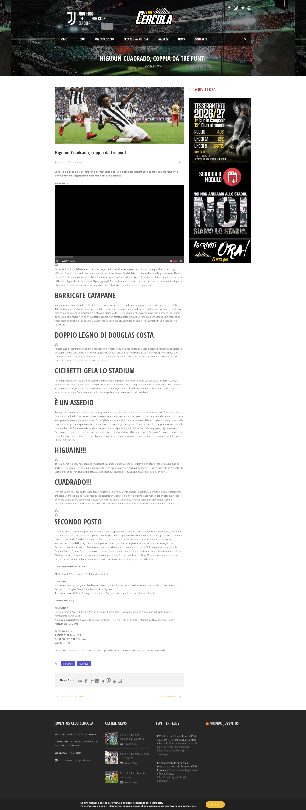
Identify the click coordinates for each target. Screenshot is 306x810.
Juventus (77, 162)
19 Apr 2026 (130, 743)
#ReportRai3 (164, 743)
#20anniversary (175, 770)
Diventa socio (104, 39)
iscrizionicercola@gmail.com (75, 760)
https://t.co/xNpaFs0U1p (171, 750)
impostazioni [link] (187, 806)
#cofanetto (178, 743)
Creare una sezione (136, 39)
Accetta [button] (215, 804)
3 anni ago (162, 754)
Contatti (201, 39)
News (181, 39)
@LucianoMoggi (171, 736)
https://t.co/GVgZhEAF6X (172, 777)
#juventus (169, 747)
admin (61, 162)
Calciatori (68, 663)
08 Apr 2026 (130, 763)
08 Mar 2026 (130, 782)
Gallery (163, 39)
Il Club (81, 39)
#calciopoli (191, 743)
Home (63, 39)
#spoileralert (182, 747)
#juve (160, 747)
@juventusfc (192, 770)
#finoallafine (164, 773)
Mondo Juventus (224, 723)
